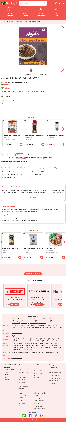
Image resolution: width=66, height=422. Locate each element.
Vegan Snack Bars (27, 349)
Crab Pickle (38, 341)
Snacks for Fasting (17, 358)
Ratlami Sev (16, 327)
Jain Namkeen (23, 355)
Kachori (60, 327)
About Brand (21, 168)
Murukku (54, 325)
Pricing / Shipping (38, 168)
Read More (14, 304)
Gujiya (51, 319)
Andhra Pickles (25, 339)
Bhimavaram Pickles (28, 341)
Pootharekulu (16, 323)
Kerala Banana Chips (32, 325)
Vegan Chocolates (33, 343)
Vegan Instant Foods (55, 345)
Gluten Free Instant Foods (51, 352)
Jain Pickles (15, 355)
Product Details (5, 168)
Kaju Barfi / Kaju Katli (19, 321)
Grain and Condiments (15, 22)
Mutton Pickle (55, 341)
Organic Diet (28, 252)
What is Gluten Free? (55, 370)
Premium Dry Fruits (17, 333)
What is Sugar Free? (54, 378)
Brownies (21, 330)
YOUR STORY (38, 398)
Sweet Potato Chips (51, 327)
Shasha (23, 91)
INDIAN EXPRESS (39, 401)
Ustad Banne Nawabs (10, 139)
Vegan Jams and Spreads (19, 347)
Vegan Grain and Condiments (40, 345)
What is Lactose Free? (55, 373)
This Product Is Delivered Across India (15, 161)
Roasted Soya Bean (26, 327)
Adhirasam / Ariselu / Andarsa (20, 319)
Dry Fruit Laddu (32, 323)
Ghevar (46, 319)
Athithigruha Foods (52, 252)
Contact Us (7, 379)
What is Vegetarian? (54, 383)
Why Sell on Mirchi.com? (22, 383)
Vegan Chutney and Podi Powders (49, 343)
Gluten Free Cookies (37, 352)
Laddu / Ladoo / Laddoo (42, 321)
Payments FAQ (23, 406)
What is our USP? (24, 375)
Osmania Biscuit (30, 330)
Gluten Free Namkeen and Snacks (21, 352)
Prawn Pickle (46, 341)
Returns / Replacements (56, 168)
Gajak (41, 319)
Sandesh (24, 323)
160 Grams (29, 137)
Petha (57, 321)
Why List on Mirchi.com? (22, 378)
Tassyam (28, 139)
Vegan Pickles (57, 347)
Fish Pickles (44, 339)
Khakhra (42, 325)
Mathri (48, 325)
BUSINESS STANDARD (40, 409)
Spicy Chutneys (17, 341)
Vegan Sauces (16, 349)
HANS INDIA (37, 403)
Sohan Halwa (42, 323)
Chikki (36, 319)
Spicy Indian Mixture (38, 327)
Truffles (14, 336)
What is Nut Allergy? (55, 375)
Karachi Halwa (30, 321)
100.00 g (6, 137)
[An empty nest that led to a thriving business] (38, 289)
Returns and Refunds (40, 373)
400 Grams (6, 250)
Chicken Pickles (35, 339)
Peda (52, 321)
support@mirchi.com (10, 377)
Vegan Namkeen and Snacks (36, 347)
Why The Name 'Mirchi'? (23, 387)
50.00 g (26, 250)
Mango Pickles (16, 339)
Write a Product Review (33, 274)
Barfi (31, 319)
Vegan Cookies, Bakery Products (21, 345)
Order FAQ (22, 400)
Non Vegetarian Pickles (55, 339)
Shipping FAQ (23, 403)
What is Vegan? (53, 381)
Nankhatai (15, 330)
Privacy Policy (38, 370)
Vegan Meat (48, 347)
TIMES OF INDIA (38, 406)
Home (4, 22)
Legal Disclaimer (39, 368)
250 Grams (49, 250)
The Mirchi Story (23, 372)
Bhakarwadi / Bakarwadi (18, 325)
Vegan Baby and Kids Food (19, 343)
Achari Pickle (6, 252)
